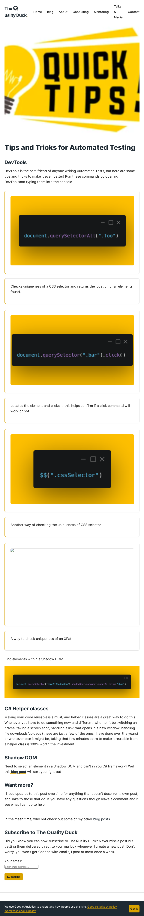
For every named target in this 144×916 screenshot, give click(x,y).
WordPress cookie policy (20, 910)
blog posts (101, 819)
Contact (134, 12)
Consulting (81, 12)
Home (37, 12)
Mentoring (101, 12)
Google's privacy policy (102, 906)
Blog (50, 12)
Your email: (13, 861)
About (63, 12)
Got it (134, 908)
